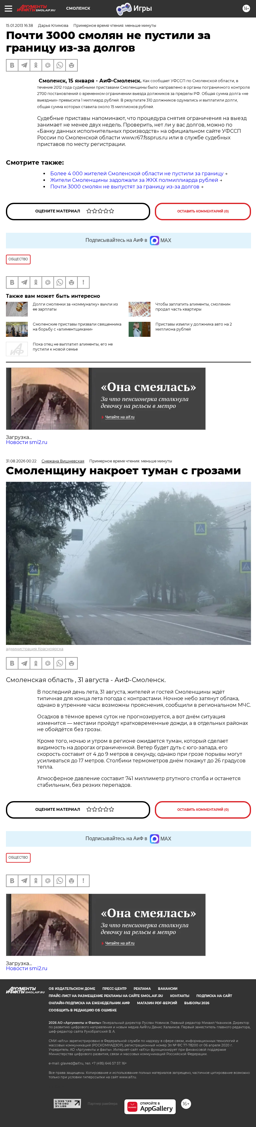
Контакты (179, 996)
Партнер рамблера (102, 1103)
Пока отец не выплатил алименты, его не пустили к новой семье (73, 347)
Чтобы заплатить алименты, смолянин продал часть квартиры (192, 307)
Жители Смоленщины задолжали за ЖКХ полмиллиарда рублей (134, 180)
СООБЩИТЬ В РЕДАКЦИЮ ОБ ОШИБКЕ (83, 1010)
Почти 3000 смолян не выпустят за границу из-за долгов (124, 187)
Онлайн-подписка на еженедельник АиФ (89, 1003)
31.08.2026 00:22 (21, 461)
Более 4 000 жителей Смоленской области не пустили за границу (137, 174)
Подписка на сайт (214, 996)
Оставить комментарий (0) (203, 211)
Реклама (142, 989)
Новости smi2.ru (26, 442)
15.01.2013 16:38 (19, 25)
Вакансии (167, 989)
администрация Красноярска (34, 648)
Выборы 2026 (196, 1003)
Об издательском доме (72, 989)
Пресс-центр (114, 989)
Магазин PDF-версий (157, 1003)
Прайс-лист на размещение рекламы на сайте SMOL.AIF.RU (106, 996)
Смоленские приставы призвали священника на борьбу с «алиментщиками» (77, 327)
